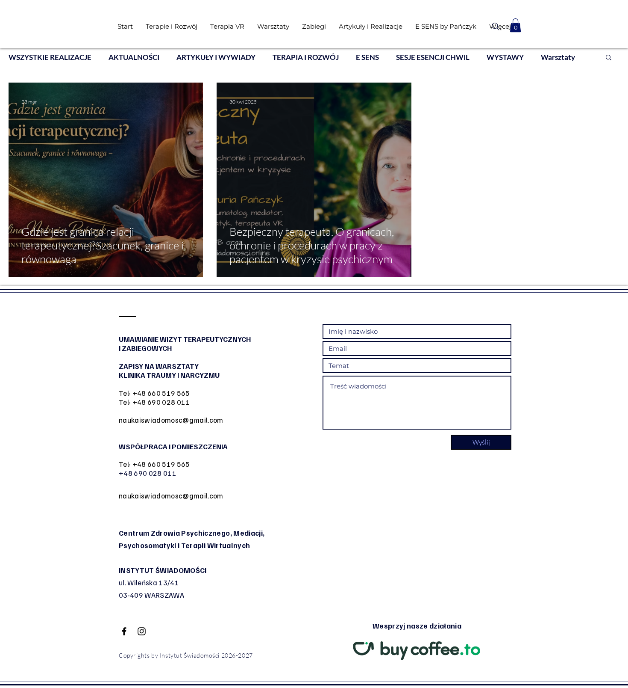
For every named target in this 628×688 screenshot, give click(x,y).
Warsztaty (558, 57)
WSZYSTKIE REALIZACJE (50, 57)
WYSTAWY (505, 57)
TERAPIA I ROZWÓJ (306, 57)
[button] (515, 25)
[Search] (495, 26)
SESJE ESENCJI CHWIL (433, 57)
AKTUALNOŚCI (134, 57)
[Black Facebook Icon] (124, 631)
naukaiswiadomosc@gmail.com (171, 419)
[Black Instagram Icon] (141, 631)
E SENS (367, 57)
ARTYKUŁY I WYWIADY (215, 57)
